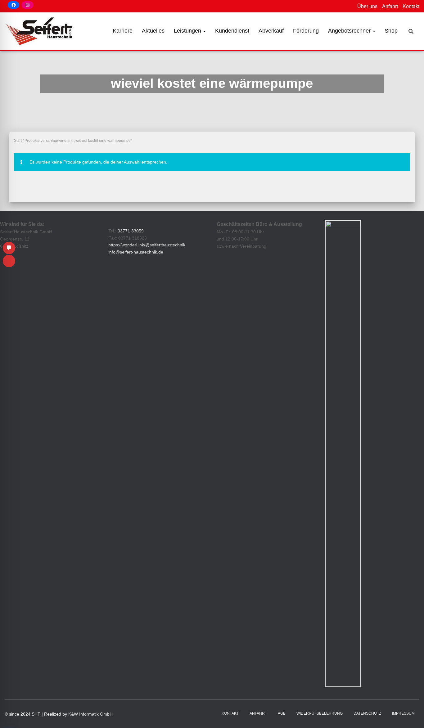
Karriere (123, 31)
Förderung (306, 31)
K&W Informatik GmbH (90, 714)
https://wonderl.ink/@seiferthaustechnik (146, 244)
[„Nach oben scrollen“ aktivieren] (412, 715)
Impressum (403, 713)
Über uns (367, 6)
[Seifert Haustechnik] (40, 31)
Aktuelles (153, 31)
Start (18, 140)
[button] (204, 31)
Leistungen (188, 31)
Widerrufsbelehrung (319, 713)
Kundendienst (232, 31)
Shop (391, 31)
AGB (282, 713)
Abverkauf (271, 31)
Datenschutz (367, 713)
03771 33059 (131, 230)
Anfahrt (390, 6)
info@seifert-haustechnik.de (135, 251)
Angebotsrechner (350, 31)
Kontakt (411, 6)
